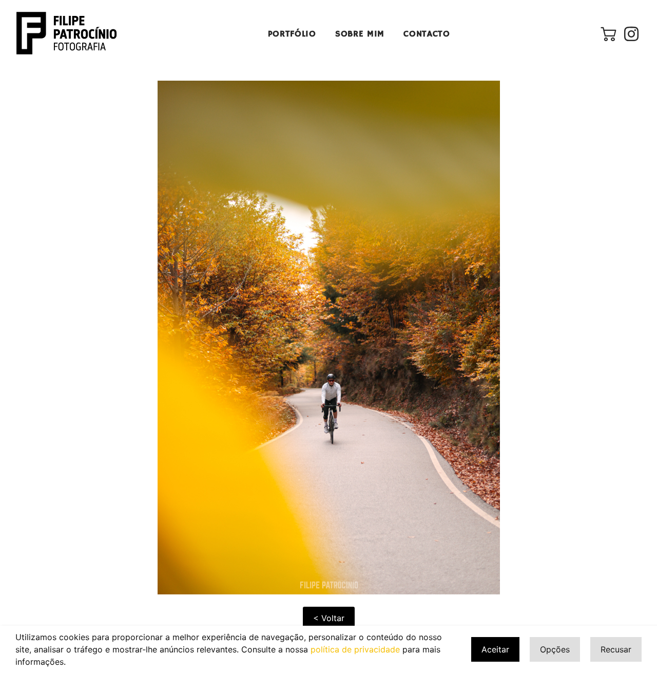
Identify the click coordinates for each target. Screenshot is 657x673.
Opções (555, 649)
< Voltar (328, 618)
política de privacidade (355, 649)
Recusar (616, 649)
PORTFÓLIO (292, 34)
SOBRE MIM (359, 34)
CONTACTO (426, 34)
